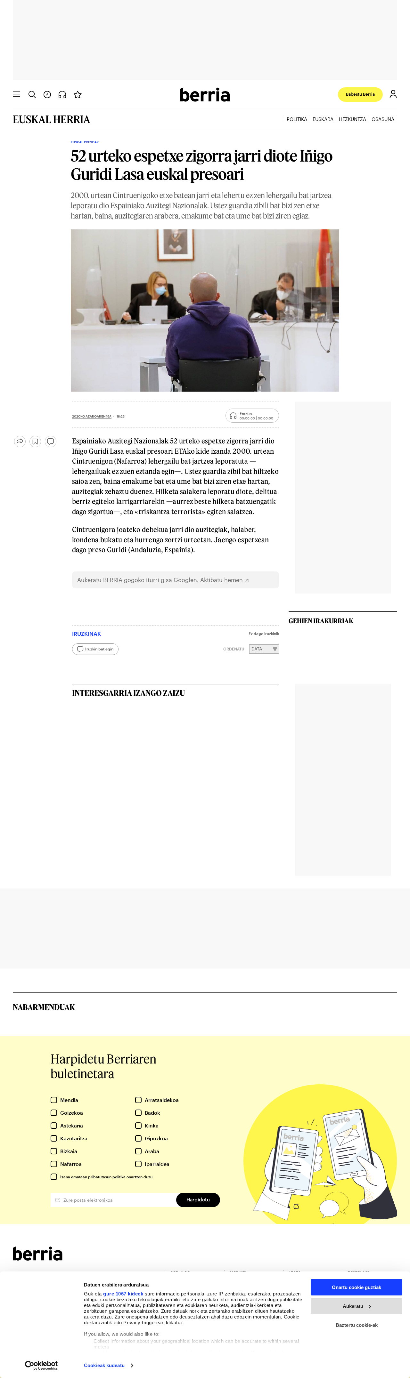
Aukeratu (353, 1306)
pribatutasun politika (107, 1177)
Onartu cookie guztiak (356, 1287)
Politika (297, 119)
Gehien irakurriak (321, 621)
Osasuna (383, 119)
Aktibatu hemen (221, 580)
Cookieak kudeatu (104, 1365)
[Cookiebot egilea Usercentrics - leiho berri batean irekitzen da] (41, 1365)
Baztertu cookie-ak (357, 1325)
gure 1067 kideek (123, 1293)
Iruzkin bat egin (99, 649)
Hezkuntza (352, 119)
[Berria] (37, 1258)
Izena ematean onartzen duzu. (106, 1177)
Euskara (323, 119)
